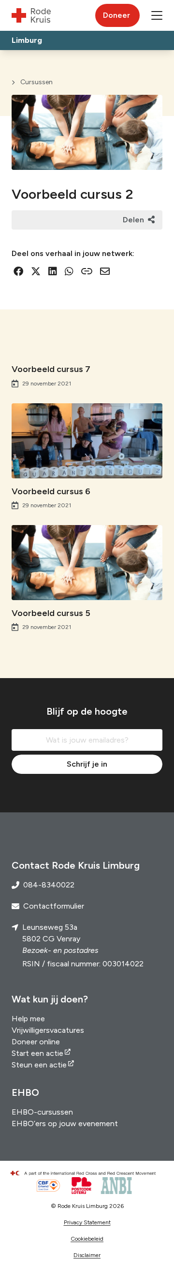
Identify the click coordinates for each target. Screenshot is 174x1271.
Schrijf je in (87, 764)
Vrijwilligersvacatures (48, 1030)
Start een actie (37, 1053)
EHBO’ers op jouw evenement (65, 1123)
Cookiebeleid (87, 1238)
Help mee (28, 1018)
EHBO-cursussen (42, 1112)
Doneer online (36, 1041)
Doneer (116, 15)
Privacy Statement (87, 1222)
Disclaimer (87, 1255)
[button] (156, 15)
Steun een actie (39, 1064)
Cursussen (36, 82)
